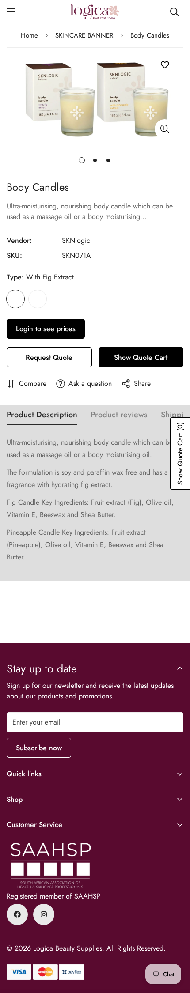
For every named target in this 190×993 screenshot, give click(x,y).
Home (29, 35)
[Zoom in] (165, 129)
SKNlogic (76, 240)
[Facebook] (17, 914)
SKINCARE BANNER (84, 35)
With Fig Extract (15, 299)
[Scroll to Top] (174, 946)
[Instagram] (43, 914)
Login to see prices (46, 329)
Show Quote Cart (140, 357)
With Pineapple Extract (37, 299)
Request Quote (49, 357)
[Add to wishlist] (165, 65)
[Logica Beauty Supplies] (95, 12)
